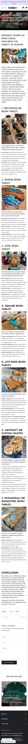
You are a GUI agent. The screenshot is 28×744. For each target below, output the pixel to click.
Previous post (6, 617)
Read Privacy (19, 735)
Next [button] (26, 694)
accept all (7, 739)
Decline (18, 739)
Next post (23, 617)
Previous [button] (2, 694)
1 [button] (12, 707)
